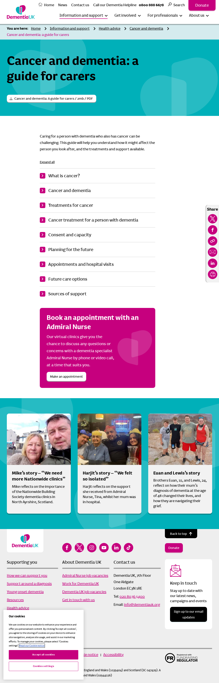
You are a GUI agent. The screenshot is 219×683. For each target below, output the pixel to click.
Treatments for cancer (70, 205)
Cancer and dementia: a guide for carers (38, 35)
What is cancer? (64, 176)
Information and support (70, 28)
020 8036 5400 (132, 596)
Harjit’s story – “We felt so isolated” (107, 476)
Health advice (109, 28)
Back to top (178, 533)
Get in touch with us (78, 599)
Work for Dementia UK (80, 583)
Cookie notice (87, 654)
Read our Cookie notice (31, 645)
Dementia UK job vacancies (84, 591)
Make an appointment (66, 376)
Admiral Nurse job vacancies (85, 575)
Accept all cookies (43, 654)
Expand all (47, 162)
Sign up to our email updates (188, 614)
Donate (202, 5)
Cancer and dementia (146, 28)
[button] (83, 15)
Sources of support (67, 294)
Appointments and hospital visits (81, 264)
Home (49, 4)
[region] (43, 645)
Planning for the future (70, 250)
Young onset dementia (25, 591)
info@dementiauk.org (142, 604)
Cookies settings (43, 666)
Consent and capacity (69, 235)
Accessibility (113, 654)
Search (179, 4)
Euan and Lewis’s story (176, 473)
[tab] (18, 29)
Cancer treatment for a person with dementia (93, 220)
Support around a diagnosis (29, 583)
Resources (15, 599)
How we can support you (27, 575)
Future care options (68, 279)
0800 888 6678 (151, 4)
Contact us (80, 4)
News (62, 4)
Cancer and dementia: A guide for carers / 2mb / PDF (53, 98)
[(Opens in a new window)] (212, 218)
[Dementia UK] (21, 12)
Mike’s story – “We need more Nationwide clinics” (38, 476)
